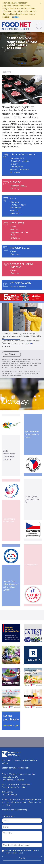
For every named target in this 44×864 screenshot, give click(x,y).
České (13, 251)
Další (13, 235)
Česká (13, 227)
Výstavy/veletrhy (18, 205)
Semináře (15, 202)
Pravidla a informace (20, 169)
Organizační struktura (20, 161)
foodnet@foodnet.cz (17, 787)
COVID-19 (15, 238)
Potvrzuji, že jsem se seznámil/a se (22, 851)
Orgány (14, 164)
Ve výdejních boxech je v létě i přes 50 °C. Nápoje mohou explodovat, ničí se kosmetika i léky (22, 336)
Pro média (15, 172)
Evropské (15, 254)
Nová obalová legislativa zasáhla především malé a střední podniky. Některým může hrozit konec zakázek (20, 112)
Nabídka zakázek (18, 287)
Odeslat (22, 858)
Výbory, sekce (17, 167)
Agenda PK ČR (17, 158)
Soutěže (14, 210)
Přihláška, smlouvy (19, 186)
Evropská (15, 229)
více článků (10, 354)
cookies (15, 17)
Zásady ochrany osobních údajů (16, 768)
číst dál (29, 343)
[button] (3, 49)
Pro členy (15, 189)
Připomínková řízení (19, 232)
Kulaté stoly (16, 213)
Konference (16, 208)
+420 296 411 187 (13, 784)
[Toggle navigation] (39, 26)
